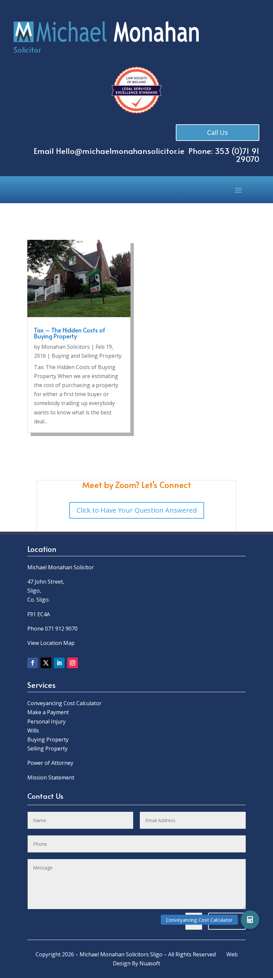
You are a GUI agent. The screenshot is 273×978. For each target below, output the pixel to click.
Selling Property (47, 748)
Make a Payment (48, 712)
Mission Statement (51, 777)
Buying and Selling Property (87, 355)
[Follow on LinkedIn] (59, 663)
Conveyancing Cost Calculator (64, 703)
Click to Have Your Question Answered (137, 510)
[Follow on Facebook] (32, 663)
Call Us (217, 132)
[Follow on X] (46, 663)
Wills (33, 730)
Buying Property (48, 739)
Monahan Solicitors (65, 346)
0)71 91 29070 (246, 154)
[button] (250, 919)
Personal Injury (46, 721)
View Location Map (51, 643)
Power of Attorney (50, 762)
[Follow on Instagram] (72, 663)
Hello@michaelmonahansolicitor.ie (120, 150)
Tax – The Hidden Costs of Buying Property (69, 333)
